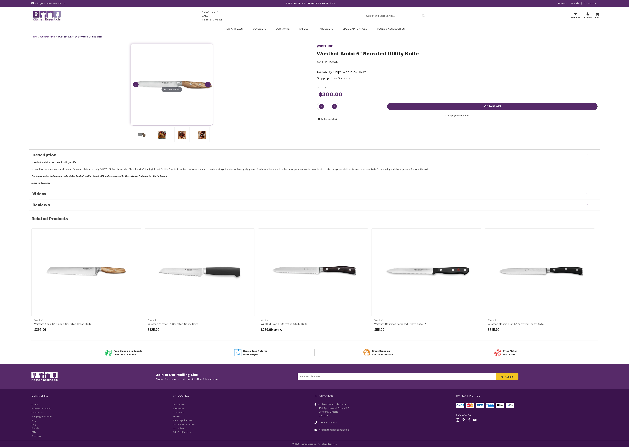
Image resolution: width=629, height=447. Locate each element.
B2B (33, 432)
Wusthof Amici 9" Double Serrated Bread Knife (63, 324)
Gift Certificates (182, 432)
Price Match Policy (41, 408)
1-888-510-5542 (212, 19)
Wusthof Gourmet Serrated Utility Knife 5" (400, 324)
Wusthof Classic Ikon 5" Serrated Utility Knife (516, 324)
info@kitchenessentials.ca (50, 3)
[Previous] (136, 85)
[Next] (208, 85)
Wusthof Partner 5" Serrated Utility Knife (173, 324)
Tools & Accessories (391, 28)
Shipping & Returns (41, 416)
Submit (509, 376)
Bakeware (259, 28)
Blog (33, 420)
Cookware (283, 28)
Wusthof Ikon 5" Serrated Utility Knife (284, 324)
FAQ (33, 424)
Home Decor (180, 428)
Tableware (325, 28)
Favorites (575, 17)
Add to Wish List (328, 119)
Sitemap (36, 436)
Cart (597, 17)
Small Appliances (355, 28)
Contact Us (590, 3)
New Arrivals (233, 28)
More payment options (457, 115)
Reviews (562, 3)
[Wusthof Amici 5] (141, 134)
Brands (575, 3)
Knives (303, 28)
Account (587, 17)
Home (34, 404)
